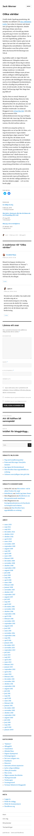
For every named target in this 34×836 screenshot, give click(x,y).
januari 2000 (8, 730)
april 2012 (7, 672)
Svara (4, 281)
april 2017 (7, 604)
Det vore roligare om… (12, 758)
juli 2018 (7, 573)
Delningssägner (10, 756)
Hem (4, 814)
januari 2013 (8, 667)
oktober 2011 (8, 684)
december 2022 (9, 532)
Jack (6, 235)
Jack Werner (9, 6)
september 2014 (9, 635)
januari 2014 (8, 643)
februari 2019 (8, 558)
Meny (28, 6)
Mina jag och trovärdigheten (11, 223)
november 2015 (9, 621)
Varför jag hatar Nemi (23, 493)
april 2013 (7, 660)
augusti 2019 (8, 549)
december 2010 (9, 708)
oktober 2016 (8, 611)
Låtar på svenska (10, 770)
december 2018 (9, 561)
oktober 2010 (8, 713)
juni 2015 (7, 628)
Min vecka (8, 773)
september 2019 (9, 546)
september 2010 (9, 715)
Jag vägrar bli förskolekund (14, 467)
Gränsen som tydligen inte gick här (16, 474)
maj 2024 (7, 527)
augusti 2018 (8, 570)
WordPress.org (9, 806)
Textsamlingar (8, 827)
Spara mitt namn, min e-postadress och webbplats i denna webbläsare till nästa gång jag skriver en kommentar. (17, 390)
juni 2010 (7, 722)
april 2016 (7, 616)
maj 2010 (7, 725)
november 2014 (9, 633)
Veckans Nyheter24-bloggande (15, 785)
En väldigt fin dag (8, 205)
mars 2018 (8, 582)
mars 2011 (7, 701)
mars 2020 (8, 541)
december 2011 (9, 679)
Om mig (5, 819)
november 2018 (9, 563)
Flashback (8, 761)
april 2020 (8, 539)
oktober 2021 (8, 536)
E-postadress (8, 370)
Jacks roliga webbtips (12, 768)
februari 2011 (8, 703)
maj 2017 (7, 602)
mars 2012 (7, 674)
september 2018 (9, 568)
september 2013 (9, 650)
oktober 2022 (9, 534)
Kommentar (7, 336)
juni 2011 (7, 693)
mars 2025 (8, 524)
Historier (7, 763)
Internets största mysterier (14, 765)
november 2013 (9, 647)
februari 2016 (8, 619)
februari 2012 (8, 676)
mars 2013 (7, 662)
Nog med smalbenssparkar (13, 460)
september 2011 (9, 686)
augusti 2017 (8, 597)
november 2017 (9, 590)
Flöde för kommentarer (12, 804)
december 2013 (9, 645)
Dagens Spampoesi (11, 753)
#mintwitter (8, 749)
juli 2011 (7, 691)
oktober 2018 (8, 565)
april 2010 (7, 727)
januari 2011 (8, 705)
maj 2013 (7, 657)
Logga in (7, 799)
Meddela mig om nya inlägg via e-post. (16, 401)
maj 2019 (7, 551)
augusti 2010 (8, 717)
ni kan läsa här (18, 111)
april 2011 (7, 698)
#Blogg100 (22, 235)
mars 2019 (7, 556)
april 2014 (7, 640)
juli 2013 (7, 652)
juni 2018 (7, 575)
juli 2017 (7, 599)
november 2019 (9, 544)
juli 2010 (7, 720)
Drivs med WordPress (17, 832)
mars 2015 (7, 631)
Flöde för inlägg (10, 801)
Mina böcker (7, 823)
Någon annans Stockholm (13, 775)
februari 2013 (8, 664)
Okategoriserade (10, 778)
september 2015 (9, 623)
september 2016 (9, 614)
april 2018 (7, 580)
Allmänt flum (9, 751)
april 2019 (7, 553)
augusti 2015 (8, 626)
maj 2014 (7, 638)
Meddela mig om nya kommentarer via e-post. (18, 397)
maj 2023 (7, 529)
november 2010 (9, 710)
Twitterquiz (8, 780)
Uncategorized (9, 782)
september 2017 (9, 594)
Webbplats (7, 379)
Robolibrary (8, 493)
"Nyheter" (7, 744)
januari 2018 (8, 587)
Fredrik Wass (11, 255)
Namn (5, 362)
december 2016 (9, 606)
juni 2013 (7, 655)
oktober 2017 (8, 592)
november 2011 (9, 681)
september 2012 (9, 669)
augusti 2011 (8, 688)
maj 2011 (7, 696)
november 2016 (9, 609)
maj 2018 (7, 577)
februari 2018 (9, 585)
